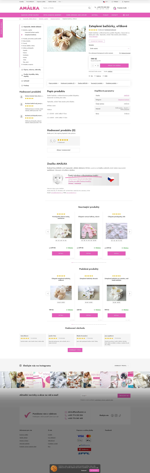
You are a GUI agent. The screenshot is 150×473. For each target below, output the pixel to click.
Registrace (126, 1)
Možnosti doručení (126, 53)
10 (94, 262)
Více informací (93, 36)
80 (65, 240)
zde (97, 467)
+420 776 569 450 (75, 418)
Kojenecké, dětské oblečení (32, 27)
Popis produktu (53, 83)
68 (61, 240)
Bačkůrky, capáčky (27, 30)
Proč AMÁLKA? (30, 1)
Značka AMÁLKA (83, 83)
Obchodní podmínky (25, 443)
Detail (61, 253)
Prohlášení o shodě (53, 443)
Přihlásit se (124, 395)
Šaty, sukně (25, 62)
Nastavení (83, 470)
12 (99, 262)
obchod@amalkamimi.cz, (57, 192)
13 (101, 262)
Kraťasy (25, 57)
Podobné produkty (111, 83)
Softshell (26, 81)
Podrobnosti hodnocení (110, 30)
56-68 (59, 302)
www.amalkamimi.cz (71, 192)
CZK (107, 1)
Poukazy (26, 85)
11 (96, 262)
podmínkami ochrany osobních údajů (104, 400)
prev (48, 232)
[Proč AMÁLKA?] (83, 179)
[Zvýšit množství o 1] (98, 65)
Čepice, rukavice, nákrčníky (32, 70)
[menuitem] (31, 15)
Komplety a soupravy (28, 64)
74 (63, 240)
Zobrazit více (75, 350)
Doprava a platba (41, 1)
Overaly (25, 43)
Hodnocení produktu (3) (68, 83)
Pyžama (25, 53)
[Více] (125, 15)
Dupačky (25, 50)
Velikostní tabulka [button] (97, 41)
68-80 (63, 302)
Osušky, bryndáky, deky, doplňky (31, 75)
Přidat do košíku (114, 65)
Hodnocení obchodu (75, 328)
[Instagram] (116, 415)
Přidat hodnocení (63, 150)
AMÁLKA (110, 71)
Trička (24, 60)
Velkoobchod (51, 440)
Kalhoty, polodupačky (28, 48)
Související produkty (96, 83)
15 (105, 262)
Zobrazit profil (121, 365)
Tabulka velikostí (52, 1)
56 (56, 240)
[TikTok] (120, 415)
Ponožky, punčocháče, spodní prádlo (32, 38)
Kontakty (22, 1)
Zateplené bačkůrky (30, 35)
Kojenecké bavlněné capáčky (32, 32)
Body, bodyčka (26, 41)
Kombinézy (25, 55)
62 (58, 240)
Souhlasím (95, 470)
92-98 (94, 240)
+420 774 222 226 (103, 7)
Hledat (89, 8)
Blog (49, 446)
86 (91, 240)
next (129, 232)
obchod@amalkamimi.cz (77, 412)
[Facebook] (112, 415)
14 (103, 262)
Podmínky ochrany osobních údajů (28, 446)
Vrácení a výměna (24, 440)
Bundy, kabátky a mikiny (29, 45)
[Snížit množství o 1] (92, 65)
